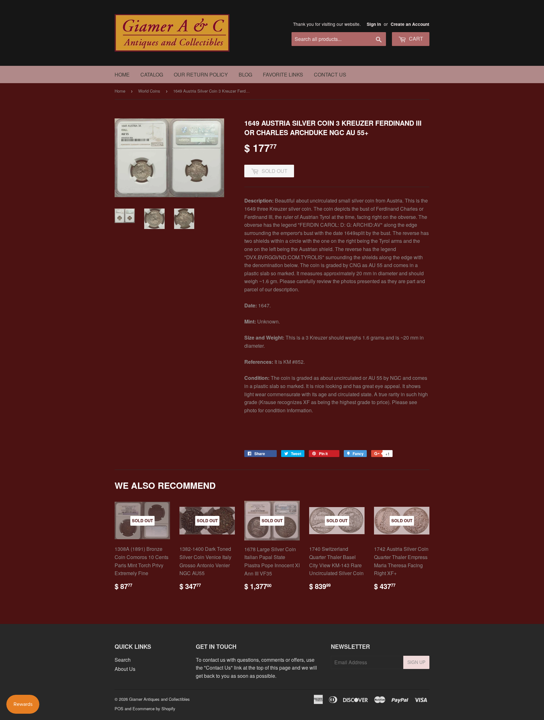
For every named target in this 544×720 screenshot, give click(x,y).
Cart (415, 38)
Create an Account (410, 24)
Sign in (374, 24)
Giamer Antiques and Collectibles (159, 699)
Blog (245, 74)
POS (119, 708)
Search (123, 659)
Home (122, 74)
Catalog (151, 74)
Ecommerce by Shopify (154, 708)
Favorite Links (283, 74)
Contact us (330, 74)
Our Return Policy (201, 74)
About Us (125, 668)
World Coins (149, 91)
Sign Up (416, 662)
